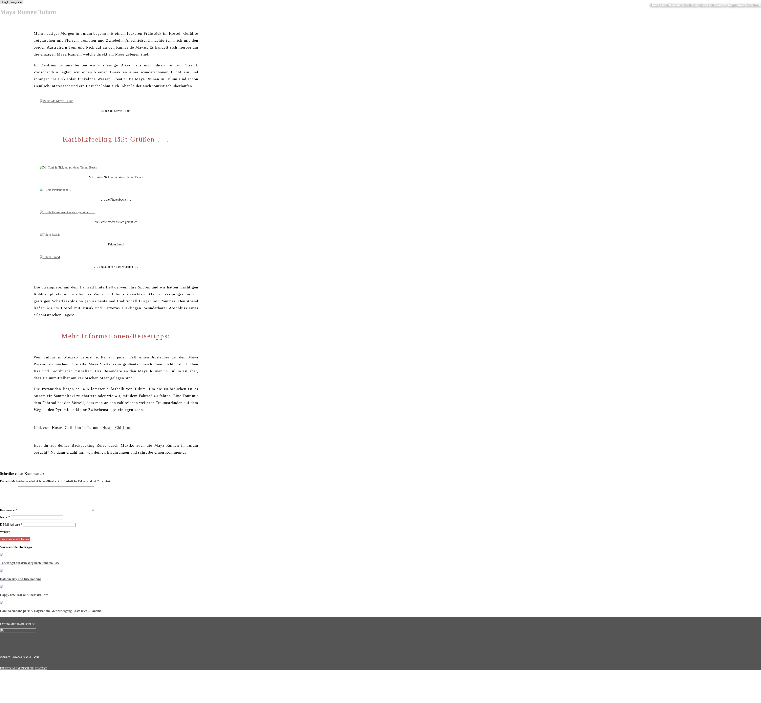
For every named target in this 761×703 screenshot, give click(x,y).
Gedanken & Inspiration (726, 5)
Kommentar (8, 510)
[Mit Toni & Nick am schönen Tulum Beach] (68, 167)
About (664, 5)
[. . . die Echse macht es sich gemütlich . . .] (67, 212)
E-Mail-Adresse (11, 524)
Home (654, 5)
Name (5, 517)
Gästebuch (753, 5)
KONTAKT (41, 668)
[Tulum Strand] (49, 257)
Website (5, 531)
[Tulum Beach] (49, 234)
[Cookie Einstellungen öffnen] (29, 701)
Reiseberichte (679, 5)
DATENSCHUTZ (24, 668)
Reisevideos (698, 5)
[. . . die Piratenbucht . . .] (56, 190)
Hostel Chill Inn (116, 427)
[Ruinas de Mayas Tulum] (56, 101)
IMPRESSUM (7, 668)
